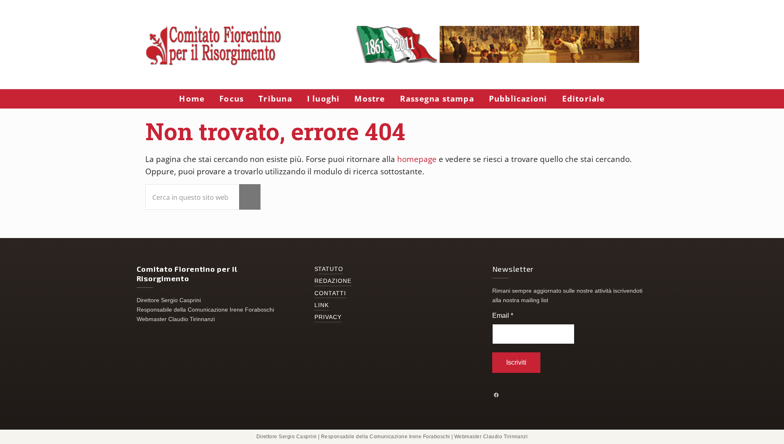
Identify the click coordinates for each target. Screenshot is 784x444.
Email (502, 315)
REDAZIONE (333, 281)
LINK (321, 305)
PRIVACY (328, 317)
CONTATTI (330, 293)
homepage (417, 159)
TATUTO (331, 269)
